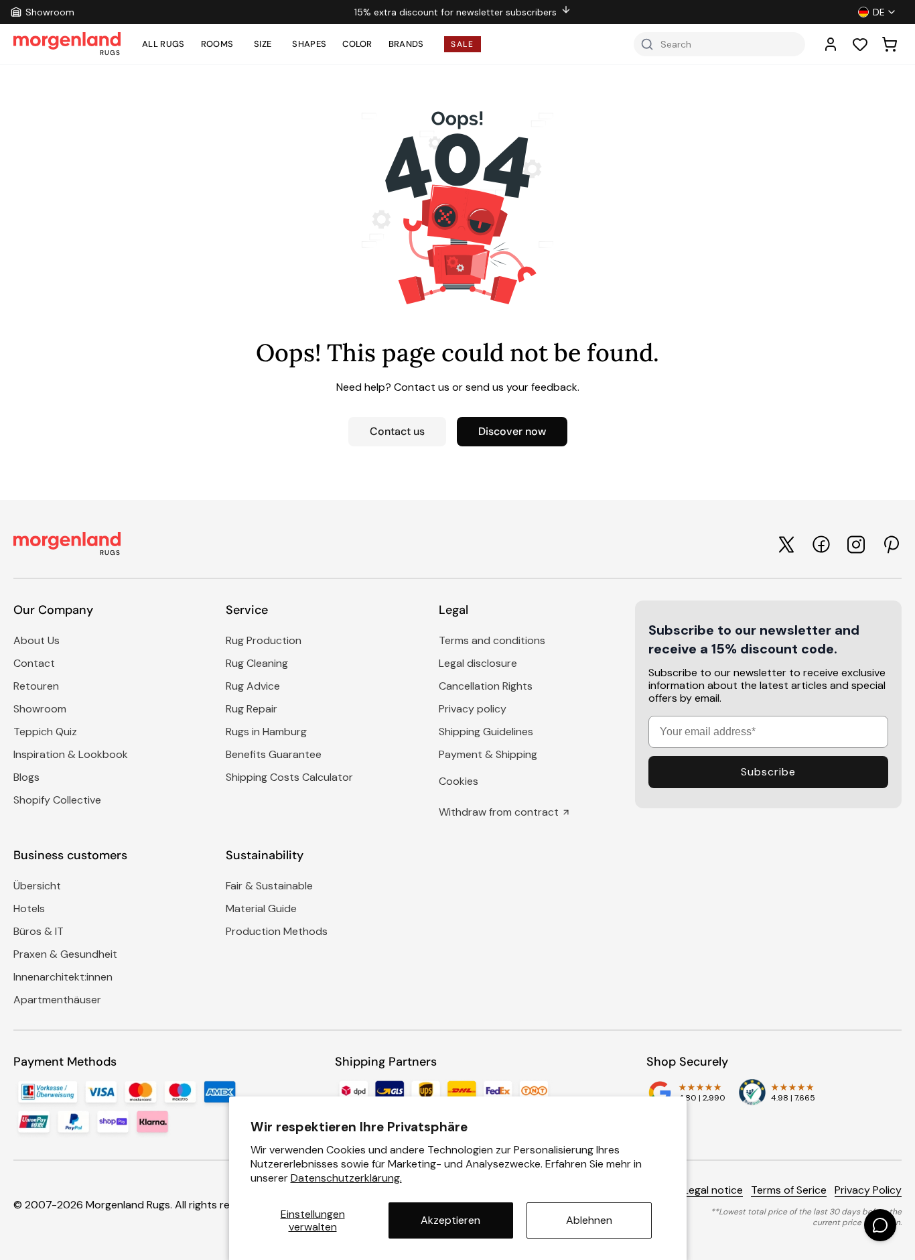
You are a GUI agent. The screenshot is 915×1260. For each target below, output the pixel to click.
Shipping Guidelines (486, 731)
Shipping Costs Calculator (289, 777)
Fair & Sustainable (269, 886)
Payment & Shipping (488, 754)
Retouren (36, 686)
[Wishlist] (860, 44)
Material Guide (261, 908)
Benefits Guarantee (274, 754)
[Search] (647, 44)
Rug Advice (253, 686)
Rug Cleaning (257, 663)
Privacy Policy (868, 1190)
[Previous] (126, 12)
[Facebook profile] (821, 544)
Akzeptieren (450, 1220)
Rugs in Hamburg (266, 731)
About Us (36, 640)
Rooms (217, 44)
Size (262, 44)
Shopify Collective (57, 800)
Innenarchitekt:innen (63, 977)
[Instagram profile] (856, 544)
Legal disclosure (478, 663)
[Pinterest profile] (891, 544)
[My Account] (831, 44)
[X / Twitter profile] (786, 544)
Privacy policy (472, 709)
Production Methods (277, 931)
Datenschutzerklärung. (346, 1178)
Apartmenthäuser (57, 1000)
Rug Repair (251, 709)
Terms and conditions (492, 640)
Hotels (29, 908)
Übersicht (37, 886)
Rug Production (263, 640)
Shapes (309, 44)
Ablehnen (589, 1220)
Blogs (26, 777)
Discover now (512, 431)
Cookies (458, 781)
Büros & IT (38, 931)
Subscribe (768, 772)
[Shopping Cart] (889, 44)
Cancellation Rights (486, 686)
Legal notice (713, 1190)
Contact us (397, 431)
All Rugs (163, 44)
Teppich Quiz (45, 731)
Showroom (39, 709)
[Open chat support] (880, 1225)
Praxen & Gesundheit (65, 954)
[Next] (799, 12)
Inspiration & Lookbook (70, 754)
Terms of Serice (789, 1190)
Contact (34, 663)
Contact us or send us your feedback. (486, 387)
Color (357, 44)
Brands (406, 44)
